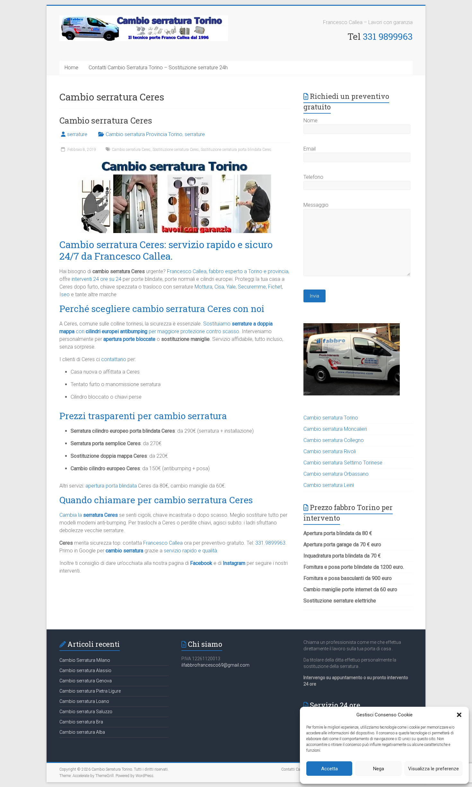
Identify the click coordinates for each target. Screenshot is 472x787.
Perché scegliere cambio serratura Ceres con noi (161, 309)
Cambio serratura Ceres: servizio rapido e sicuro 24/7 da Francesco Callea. (166, 250)
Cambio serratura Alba (82, 732)
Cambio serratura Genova (85, 680)
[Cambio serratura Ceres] (175, 162)
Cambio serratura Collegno (333, 440)
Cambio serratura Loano (84, 701)
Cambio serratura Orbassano (336, 474)
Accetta (329, 769)
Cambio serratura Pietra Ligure (90, 691)
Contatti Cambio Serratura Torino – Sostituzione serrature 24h (158, 68)
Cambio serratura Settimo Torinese (342, 463)
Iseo (64, 294)
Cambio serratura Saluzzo (85, 711)
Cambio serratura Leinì (328, 485)
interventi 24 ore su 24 (96, 279)
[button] (459, 715)
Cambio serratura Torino (330, 418)
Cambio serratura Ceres (105, 120)
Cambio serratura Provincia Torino (144, 134)
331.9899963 (270, 543)
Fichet (275, 287)
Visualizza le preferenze (433, 769)
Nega (378, 769)
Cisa (219, 287)
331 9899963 (388, 36)
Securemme (252, 287)
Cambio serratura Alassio (85, 670)
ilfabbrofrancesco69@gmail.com (215, 665)
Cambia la (88, 515)
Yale (231, 287)
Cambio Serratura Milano (84, 660)
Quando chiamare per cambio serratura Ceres (156, 500)
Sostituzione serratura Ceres (176, 149)
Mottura (203, 287)
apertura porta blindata (111, 486)
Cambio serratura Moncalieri (335, 429)
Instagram (234, 563)
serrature (77, 134)
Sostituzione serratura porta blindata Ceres (236, 149)
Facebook (201, 563)
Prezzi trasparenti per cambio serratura (143, 416)
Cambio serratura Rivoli (329, 451)
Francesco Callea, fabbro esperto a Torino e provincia (227, 271)
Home (71, 68)
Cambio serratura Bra (81, 721)
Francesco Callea (163, 543)
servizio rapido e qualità (190, 551)
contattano (113, 359)
